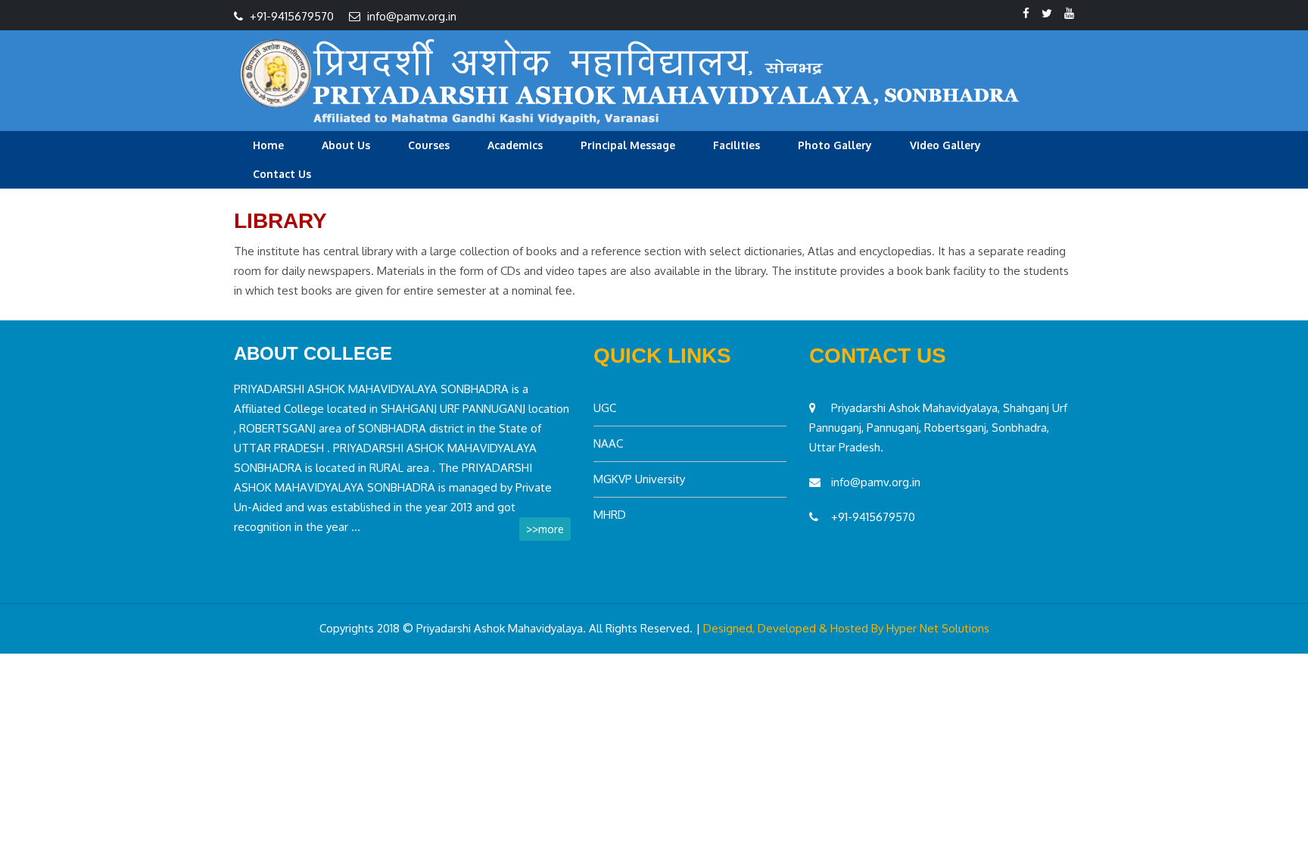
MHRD (609, 514)
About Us (346, 145)
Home (268, 145)
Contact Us (282, 173)
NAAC (608, 443)
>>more (545, 529)
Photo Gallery (835, 145)
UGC (604, 408)
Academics (515, 145)
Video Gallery (945, 145)
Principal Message (628, 145)
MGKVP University (639, 479)
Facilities (736, 145)
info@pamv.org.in (411, 16)
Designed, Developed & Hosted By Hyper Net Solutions (846, 628)
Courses (429, 145)
